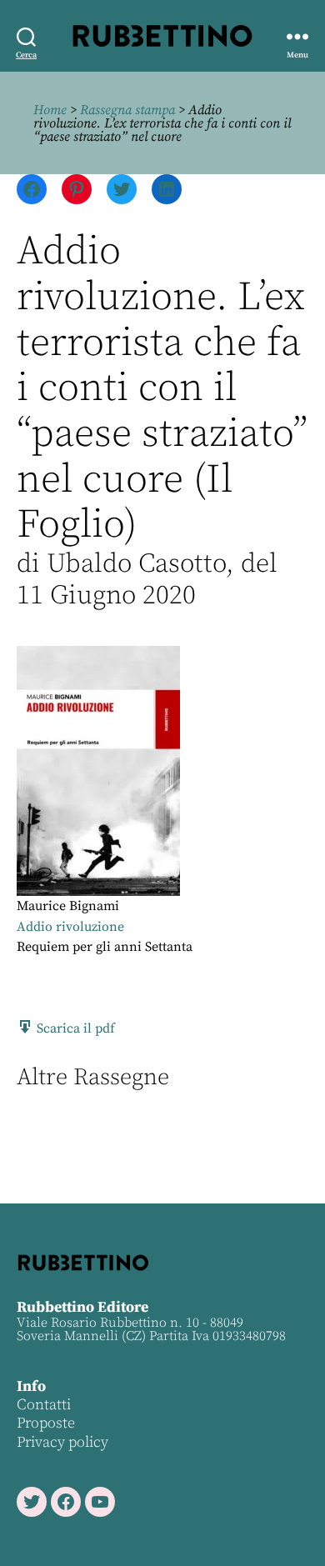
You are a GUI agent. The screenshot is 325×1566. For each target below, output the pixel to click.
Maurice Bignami (68, 906)
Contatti (44, 1404)
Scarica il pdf (74, 1028)
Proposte (46, 1423)
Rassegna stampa (127, 110)
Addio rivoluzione (70, 926)
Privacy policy (62, 1442)
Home (50, 110)
